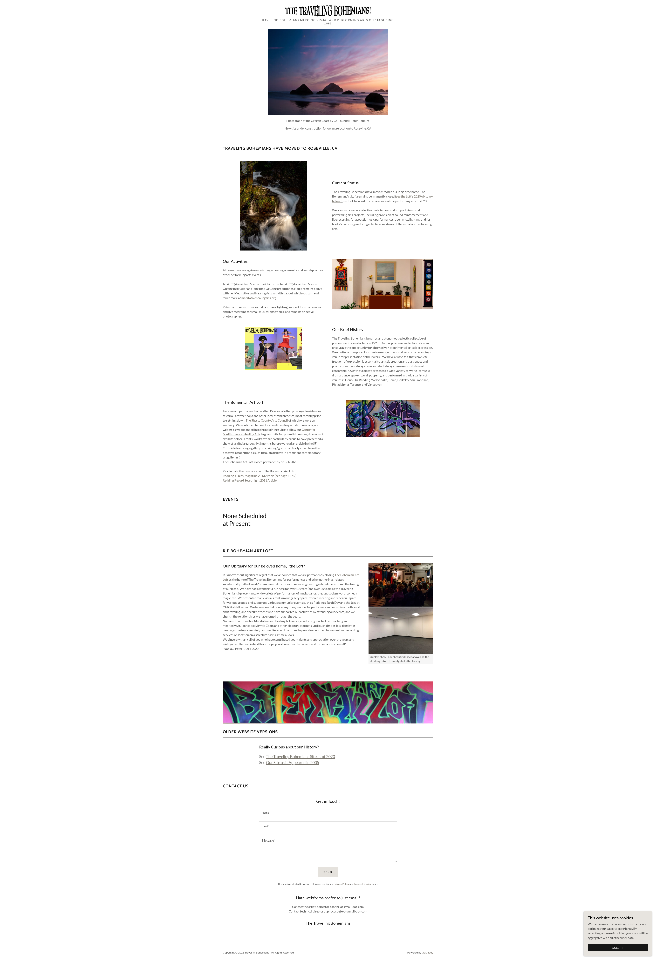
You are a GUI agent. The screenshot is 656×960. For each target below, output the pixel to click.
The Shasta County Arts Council (267, 420)
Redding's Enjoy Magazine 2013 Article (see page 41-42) (259, 476)
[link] (328, 10)
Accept (617, 947)
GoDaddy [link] (427, 952)
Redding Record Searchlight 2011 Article (250, 480)
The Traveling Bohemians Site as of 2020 (300, 756)
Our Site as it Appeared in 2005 (292, 762)
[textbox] (328, 812)
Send (328, 872)
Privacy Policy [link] (341, 883)
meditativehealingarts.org (258, 298)
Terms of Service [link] (362, 883)
